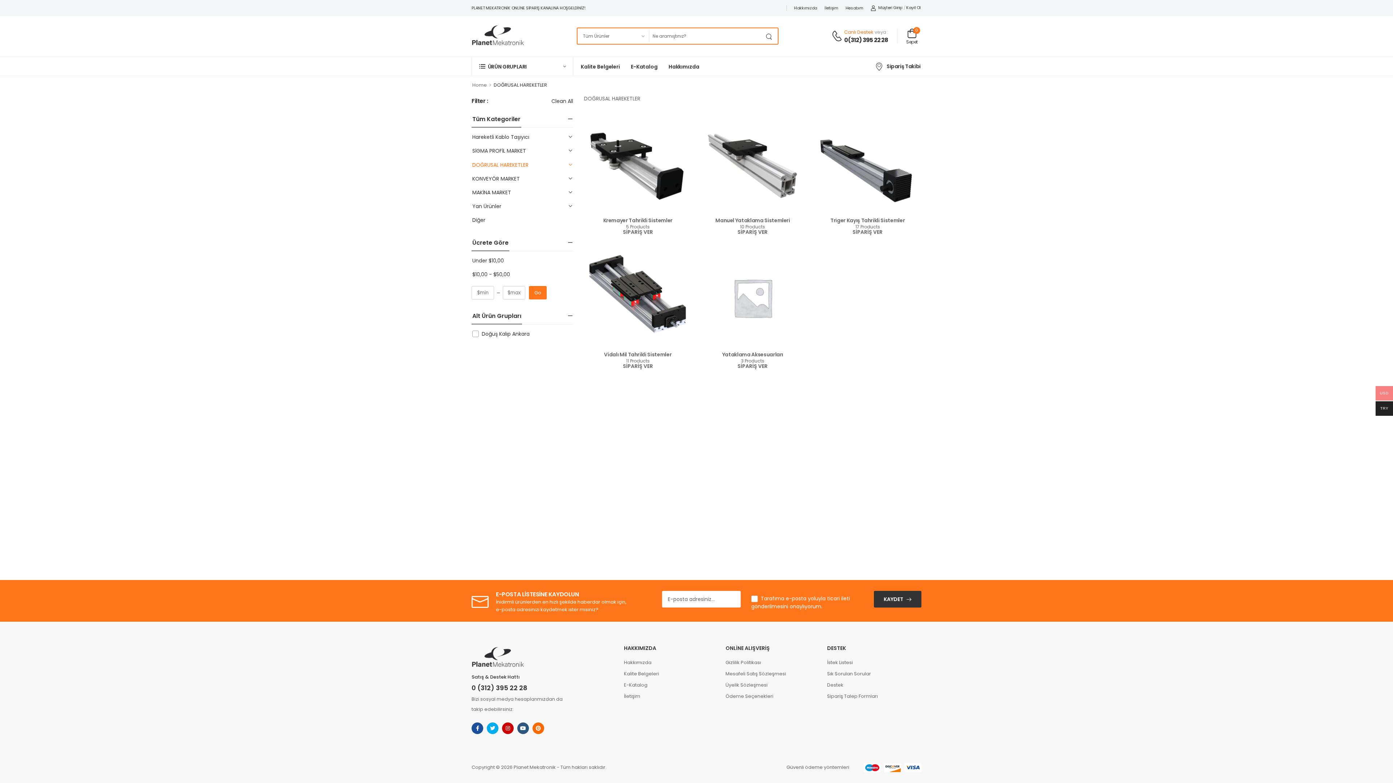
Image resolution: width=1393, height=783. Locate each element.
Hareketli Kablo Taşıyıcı (500, 137)
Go (537, 292)
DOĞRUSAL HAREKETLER (500, 165)
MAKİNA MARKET (491, 192)
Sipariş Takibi (904, 66)
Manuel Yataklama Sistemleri (752, 220)
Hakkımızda (805, 8)
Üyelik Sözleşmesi (747, 685)
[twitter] (492, 728)
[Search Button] (770, 36)
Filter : (480, 101)
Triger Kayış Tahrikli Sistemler (867, 220)
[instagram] (508, 728)
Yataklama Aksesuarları (752, 354)
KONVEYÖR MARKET (496, 178)
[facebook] (477, 728)
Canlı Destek (859, 32)
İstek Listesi (840, 662)
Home (479, 85)
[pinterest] (538, 728)
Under (488, 260)
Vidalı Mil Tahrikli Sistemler (637, 354)
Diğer (478, 220)
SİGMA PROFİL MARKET (499, 151)
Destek (835, 685)
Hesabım (854, 8)
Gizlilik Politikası (743, 662)
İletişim (831, 8)
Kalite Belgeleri (600, 66)
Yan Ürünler (486, 206)
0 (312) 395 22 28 (499, 687)
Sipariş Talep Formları (852, 696)
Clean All (562, 101)
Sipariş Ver (638, 232)
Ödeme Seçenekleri (749, 696)
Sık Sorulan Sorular (849, 673)
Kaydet (893, 599)
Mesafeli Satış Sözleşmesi (756, 673)
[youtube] (523, 728)
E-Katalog (644, 66)
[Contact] (838, 36)
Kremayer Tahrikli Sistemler (638, 220)
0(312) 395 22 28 (866, 40)
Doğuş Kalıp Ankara (506, 333)
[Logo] (498, 36)
